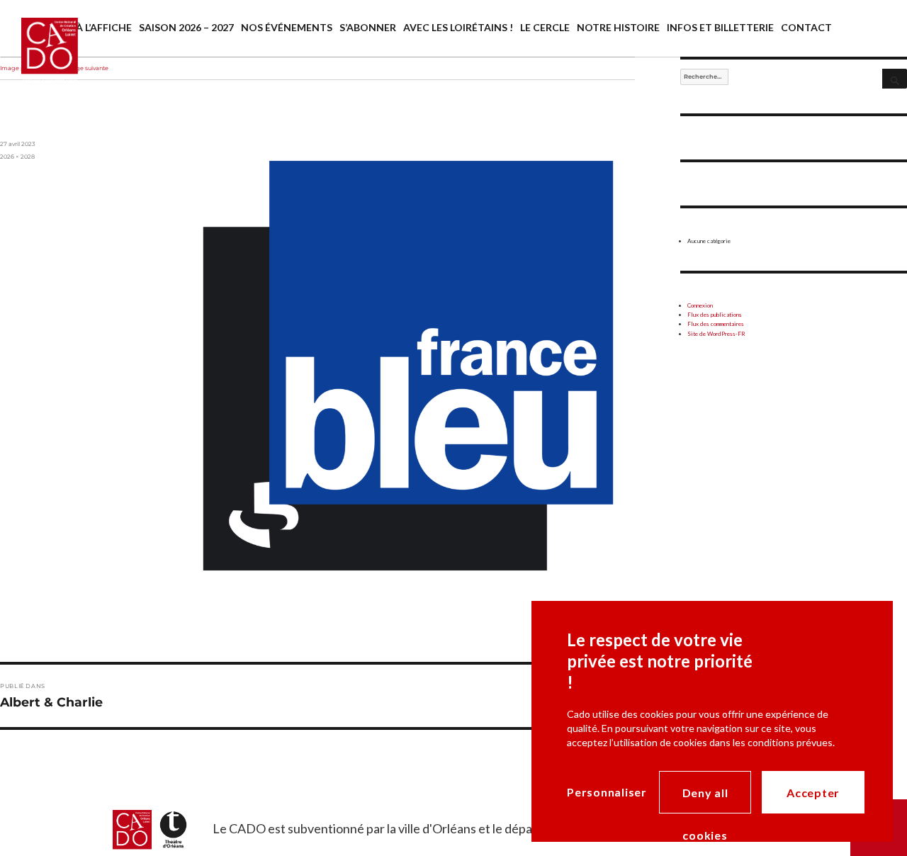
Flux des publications (714, 314)
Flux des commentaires (715, 323)
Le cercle (545, 27)
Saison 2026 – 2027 (186, 27)
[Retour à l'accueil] (39, 62)
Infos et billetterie (720, 27)
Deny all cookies (705, 799)
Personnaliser (607, 792)
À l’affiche (104, 27)
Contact (806, 27)
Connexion (700, 305)
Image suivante (86, 68)
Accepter (813, 792)
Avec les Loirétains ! (458, 27)
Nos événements (286, 27)
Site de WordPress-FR (716, 333)
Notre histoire (618, 27)
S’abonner (367, 27)
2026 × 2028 (17, 156)
